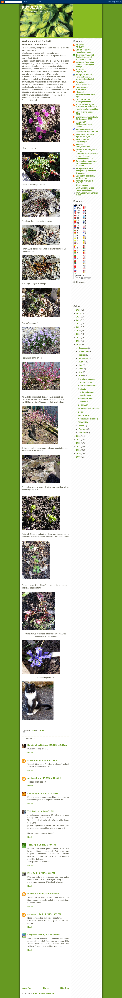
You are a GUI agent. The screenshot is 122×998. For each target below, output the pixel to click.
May (81, 372)
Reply (30, 753)
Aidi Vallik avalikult (84, 129)
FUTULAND (32, 7)
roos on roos (82, 87)
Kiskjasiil (80, 92)
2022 (78, 324)
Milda (29, 873)
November (83, 351)
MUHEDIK (31, 894)
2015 (78, 436)
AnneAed (80, 45)
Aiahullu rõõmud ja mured (84, 182)
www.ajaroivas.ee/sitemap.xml (87, 194)
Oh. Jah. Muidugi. (84, 99)
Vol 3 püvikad (81, 178)
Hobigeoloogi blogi (84, 168)
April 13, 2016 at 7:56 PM (45, 845)
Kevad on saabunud (84, 190)
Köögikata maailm (84, 75)
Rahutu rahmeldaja (36, 745)
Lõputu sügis (81, 142)
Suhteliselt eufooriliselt (88, 408)
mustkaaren (32, 914)
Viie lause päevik (83, 50)
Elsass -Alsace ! (82, 185)
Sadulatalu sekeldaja (85, 176)
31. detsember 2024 (84, 119)
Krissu (30, 760)
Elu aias (79, 145)
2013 (78, 443)
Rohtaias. (80, 82)
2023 (78, 320)
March (82, 426)
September (84, 358)
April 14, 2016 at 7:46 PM (48, 894)
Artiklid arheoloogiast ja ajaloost (86, 150)
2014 (78, 440)
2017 (78, 341)
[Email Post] (45, 732)
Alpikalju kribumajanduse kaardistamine (86, 392)
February (83, 429)
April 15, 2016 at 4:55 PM (50, 914)
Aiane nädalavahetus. (88, 386)
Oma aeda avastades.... (86, 161)
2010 (78, 453)
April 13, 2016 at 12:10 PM (46, 793)
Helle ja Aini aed (83, 139)
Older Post (64, 988)
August (82, 362)
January (82, 433)
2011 (78, 450)
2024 (78, 317)
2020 (78, 331)
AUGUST (80, 47)
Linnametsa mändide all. (87, 117)
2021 (78, 327)
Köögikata (32, 935)
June (81, 369)
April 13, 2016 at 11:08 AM (49, 778)
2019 (78, 334)
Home (46, 988)
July (81, 365)
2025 (78, 114)
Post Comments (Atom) (43, 993)
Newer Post (27, 988)
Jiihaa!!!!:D (83, 422)
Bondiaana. (83, 405)
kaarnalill (80, 70)
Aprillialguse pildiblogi (88, 419)
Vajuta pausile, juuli (84, 84)
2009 (78, 457)
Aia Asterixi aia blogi (85, 134)
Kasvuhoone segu (83, 52)
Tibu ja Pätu (83, 415)
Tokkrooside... (82, 89)
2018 (78, 338)
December (83, 348)
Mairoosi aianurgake (85, 105)
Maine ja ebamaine (83, 102)
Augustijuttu (81, 72)
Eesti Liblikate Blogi (85, 188)
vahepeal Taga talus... (85, 62)
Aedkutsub (32, 778)
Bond (80, 412)
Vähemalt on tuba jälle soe (87, 131)
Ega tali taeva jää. (83, 137)
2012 (78, 447)
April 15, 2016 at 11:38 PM (48, 935)
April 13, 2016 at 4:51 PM (42, 811)
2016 (78, 344)
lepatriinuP (81, 122)
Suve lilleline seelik (84, 112)
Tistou (30, 845)
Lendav (30, 793)
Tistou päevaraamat (85, 55)
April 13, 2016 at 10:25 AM (45, 760)
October (82, 355)
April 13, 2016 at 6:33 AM (56, 745)
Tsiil (29, 811)
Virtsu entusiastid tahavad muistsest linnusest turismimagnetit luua (87, 156)
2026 (78, 310)
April (81, 376)
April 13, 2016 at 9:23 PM (44, 873)
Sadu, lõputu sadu (83, 147)
